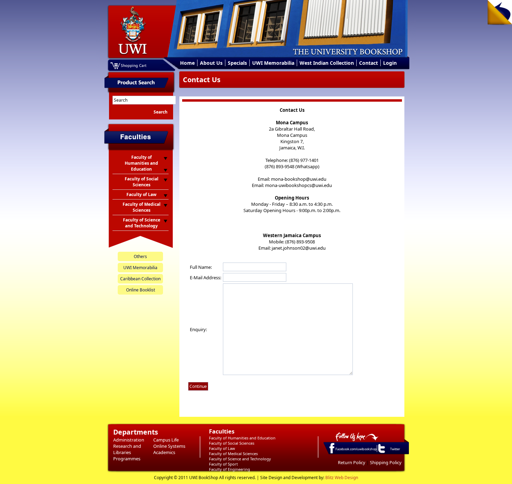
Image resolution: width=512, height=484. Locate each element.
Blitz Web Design (341, 478)
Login (390, 63)
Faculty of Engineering (229, 469)
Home (187, 63)
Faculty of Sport (223, 464)
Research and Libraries (127, 449)
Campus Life (166, 440)
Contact (368, 63)
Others (140, 256)
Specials (237, 63)
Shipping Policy (386, 462)
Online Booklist (140, 290)
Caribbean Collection (140, 279)
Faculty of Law (222, 448)
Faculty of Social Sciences (231, 443)
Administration (128, 440)
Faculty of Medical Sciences (233, 453)
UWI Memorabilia (273, 63)
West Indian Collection (327, 63)
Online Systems (169, 446)
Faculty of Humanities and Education (242, 437)
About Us (211, 63)
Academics (164, 452)
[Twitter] (381, 453)
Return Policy (351, 462)
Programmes (126, 458)
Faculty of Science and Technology (240, 458)
